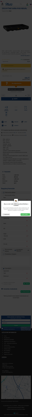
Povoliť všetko (24, 214)
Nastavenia (6, 214)
